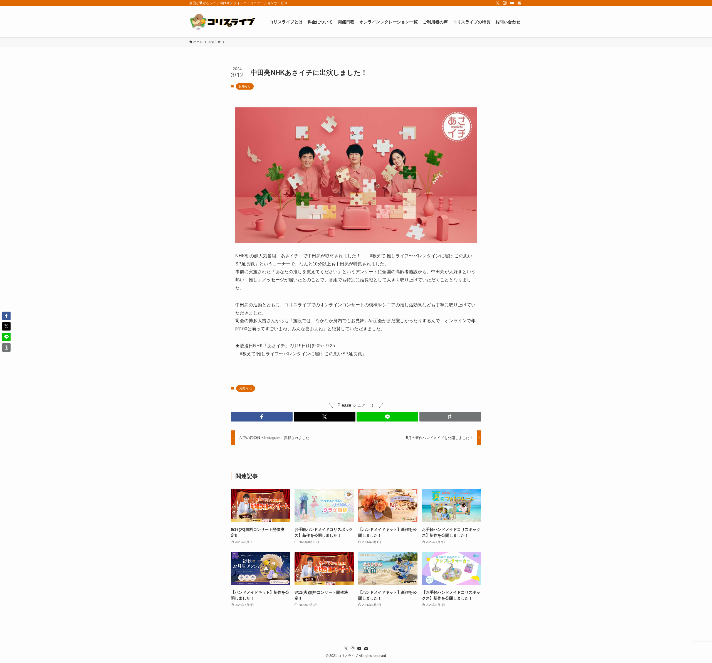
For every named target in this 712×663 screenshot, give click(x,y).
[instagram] (504, 3)
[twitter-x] (497, 3)
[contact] (519, 3)
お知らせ (245, 86)
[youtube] (512, 3)
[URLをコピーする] (450, 417)
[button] (262, 417)
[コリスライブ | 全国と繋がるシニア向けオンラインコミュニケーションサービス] (222, 22)
